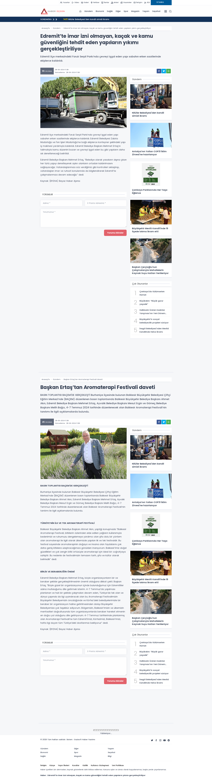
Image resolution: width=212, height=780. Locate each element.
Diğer (118, 11)
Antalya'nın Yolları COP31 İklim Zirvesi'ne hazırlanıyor (92, 19)
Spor (126, 11)
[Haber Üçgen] (52, 11)
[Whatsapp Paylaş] (168, 71)
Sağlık (110, 11)
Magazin (135, 11)
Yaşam (145, 11)
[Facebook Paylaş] (159, 71)
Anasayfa (46, 28)
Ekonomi (100, 11)
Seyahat (156, 11)
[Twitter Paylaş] (163, 71)
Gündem (88, 11)
